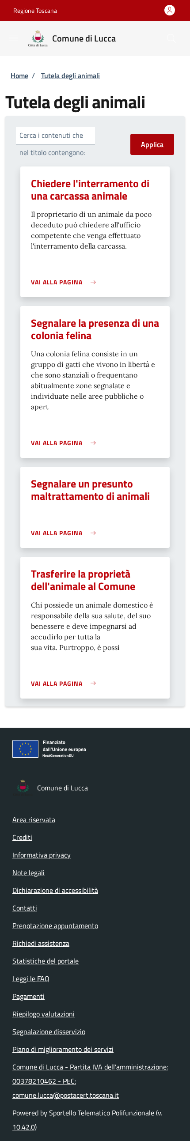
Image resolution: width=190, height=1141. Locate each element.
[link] (65, 282)
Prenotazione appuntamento (55, 925)
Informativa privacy (41, 855)
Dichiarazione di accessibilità (55, 890)
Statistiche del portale (45, 961)
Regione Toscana (35, 10)
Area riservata (33, 819)
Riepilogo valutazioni (43, 1014)
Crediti (22, 837)
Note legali (28, 872)
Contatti (24, 908)
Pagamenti (28, 996)
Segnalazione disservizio (48, 1031)
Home (19, 75)
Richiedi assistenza (40, 943)
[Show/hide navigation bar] (13, 38)
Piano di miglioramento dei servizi (63, 1049)
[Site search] (171, 38)
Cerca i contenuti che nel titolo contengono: (52, 144)
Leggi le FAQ (30, 978)
